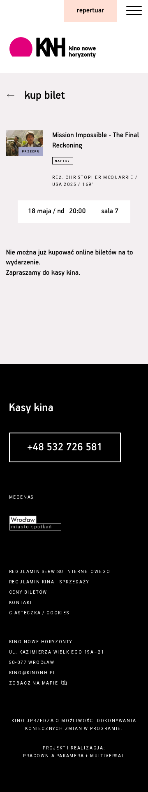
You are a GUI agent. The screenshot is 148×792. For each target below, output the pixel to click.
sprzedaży (74, 582)
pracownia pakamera (53, 756)
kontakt (21, 602)
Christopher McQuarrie (99, 177)
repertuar (90, 10)
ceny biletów (28, 592)
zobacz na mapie (33, 683)
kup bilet (45, 95)
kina (48, 582)
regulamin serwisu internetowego (60, 571)
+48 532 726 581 (65, 448)
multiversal (107, 756)
